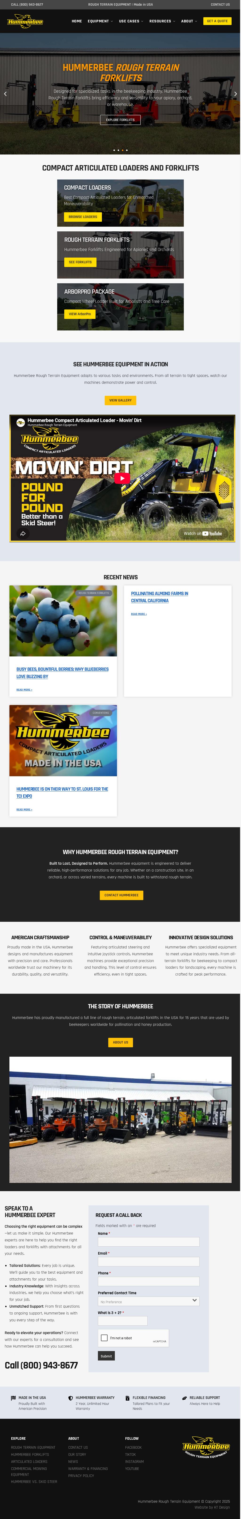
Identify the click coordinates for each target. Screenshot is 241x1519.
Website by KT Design (212, 1507)
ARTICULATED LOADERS (29, 1461)
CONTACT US (78, 1447)
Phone (104, 1273)
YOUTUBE (132, 1468)
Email (104, 1253)
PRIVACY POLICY (81, 1475)
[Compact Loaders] (120, 203)
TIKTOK (130, 1454)
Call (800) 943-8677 (41, 1365)
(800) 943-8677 (31, 4)
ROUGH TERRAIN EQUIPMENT (33, 1447)
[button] (5, 94)
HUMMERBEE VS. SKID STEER (34, 1481)
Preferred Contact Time (117, 1293)
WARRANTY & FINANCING (88, 1468)
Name (104, 1233)
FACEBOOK (133, 1447)
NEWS (73, 1461)
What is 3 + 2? (111, 1312)
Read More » (24, 690)
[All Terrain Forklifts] (120, 255)
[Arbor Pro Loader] (120, 306)
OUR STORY (77, 1454)
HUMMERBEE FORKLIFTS (30, 1454)
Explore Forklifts (120, 120)
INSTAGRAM (134, 1461)
